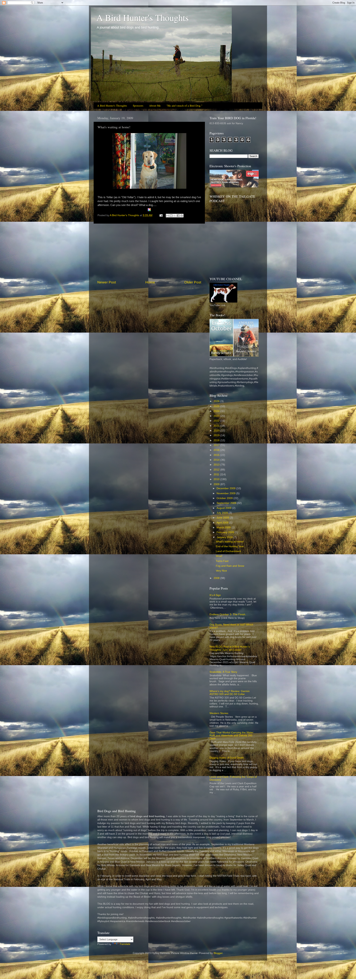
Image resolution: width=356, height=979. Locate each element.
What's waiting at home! (230, 541)
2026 (217, 401)
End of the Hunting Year (230, 546)
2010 (217, 479)
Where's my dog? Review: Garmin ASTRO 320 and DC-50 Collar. (230, 693)
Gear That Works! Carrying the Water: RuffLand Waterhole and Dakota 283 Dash (232, 735)
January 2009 (225, 537)
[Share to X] (175, 215)
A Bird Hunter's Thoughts (142, 17)
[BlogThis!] (171, 215)
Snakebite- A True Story (223, 672)
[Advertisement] (149, 252)
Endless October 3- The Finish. (228, 614)
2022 (217, 420)
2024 (217, 411)
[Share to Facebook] (178, 215)
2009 (217, 484)
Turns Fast (222, 561)
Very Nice (221, 570)
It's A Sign (215, 595)
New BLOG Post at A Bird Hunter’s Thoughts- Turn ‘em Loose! (230, 648)
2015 (217, 455)
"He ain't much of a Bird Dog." (184, 105)
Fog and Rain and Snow (230, 565)
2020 (217, 430)
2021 (217, 425)
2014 (217, 459)
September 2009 (227, 503)
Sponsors (138, 105)
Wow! (219, 556)
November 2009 (226, 493)
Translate (124, 944)
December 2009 (226, 488)
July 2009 (223, 512)
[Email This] (167, 215)
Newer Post (106, 282)
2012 (217, 469)
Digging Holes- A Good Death (227, 757)
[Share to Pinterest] (182, 215)
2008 (217, 578)
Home (150, 282)
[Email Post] (161, 215)
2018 (217, 440)
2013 (217, 464)
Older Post (192, 282)
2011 (217, 474)
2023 (217, 416)
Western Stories (219, 713)
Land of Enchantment (228, 551)
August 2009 (224, 508)
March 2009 (224, 527)
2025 (217, 406)
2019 (217, 435)
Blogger (218, 953)
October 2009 (225, 498)
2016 (217, 450)
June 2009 (223, 517)
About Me (155, 105)
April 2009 (223, 522)
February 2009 (226, 532)
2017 (217, 445)
